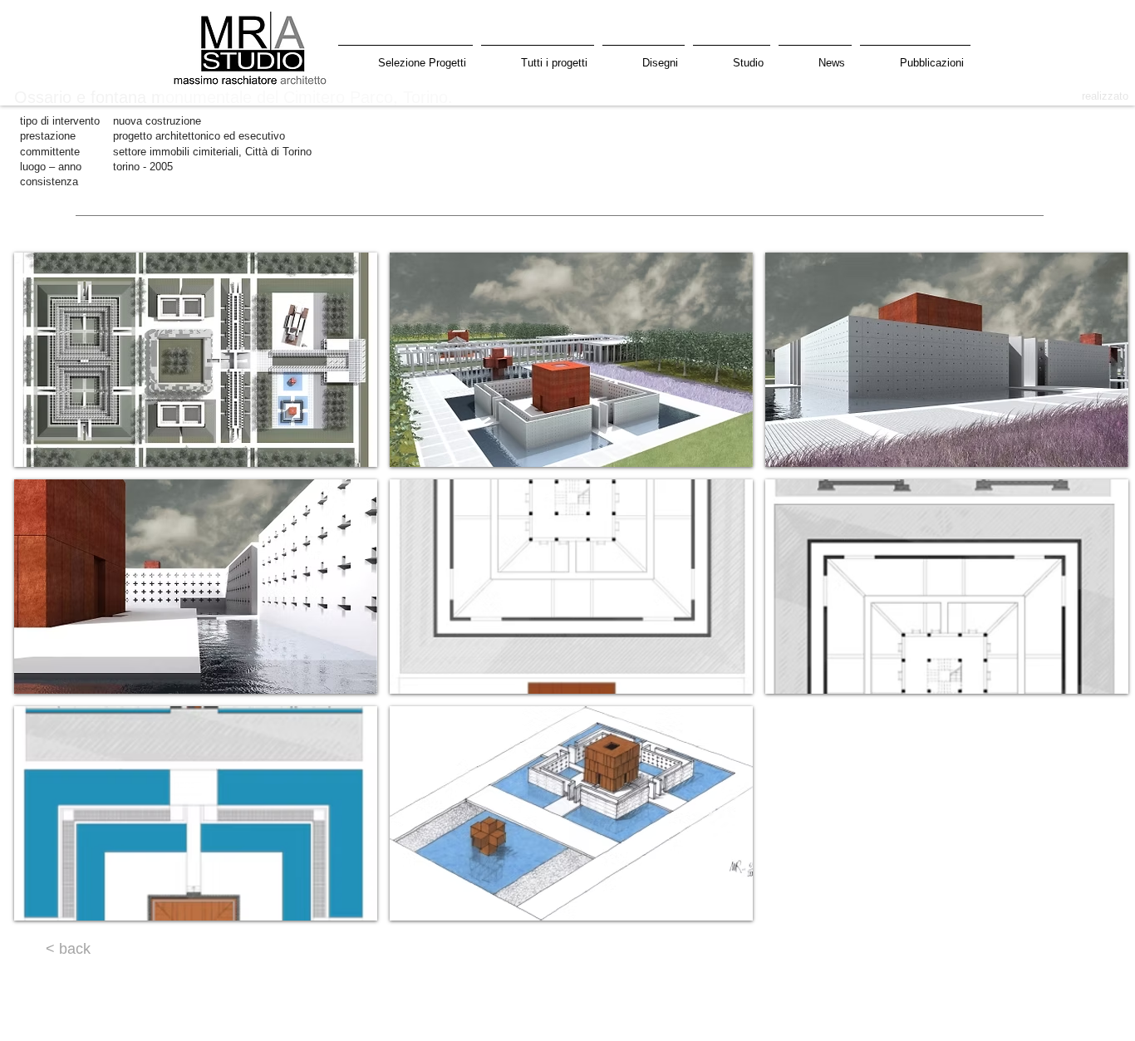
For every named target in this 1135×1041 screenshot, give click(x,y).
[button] (195, 360)
